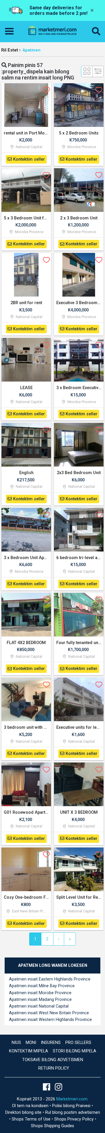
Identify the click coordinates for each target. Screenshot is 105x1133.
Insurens (51, 1042)
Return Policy (53, 1068)
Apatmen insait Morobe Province (40, 992)
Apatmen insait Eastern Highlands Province (49, 979)
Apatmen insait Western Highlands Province (50, 1019)
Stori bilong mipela (74, 1051)
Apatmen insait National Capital (39, 1006)
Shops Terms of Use (32, 1119)
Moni (31, 1042)
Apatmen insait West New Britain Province (49, 1012)
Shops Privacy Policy (74, 1119)
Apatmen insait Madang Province (40, 999)
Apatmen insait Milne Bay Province (42, 985)
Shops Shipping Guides (52, 1125)
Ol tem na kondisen (31, 1105)
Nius (16, 1042)
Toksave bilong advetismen (52, 1059)
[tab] (52, 965)
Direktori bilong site (24, 1112)
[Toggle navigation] (11, 31)
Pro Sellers (78, 1042)
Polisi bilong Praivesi (72, 1105)
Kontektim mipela (28, 1051)
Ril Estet (9, 50)
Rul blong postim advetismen (72, 1112)
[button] (96, 31)
